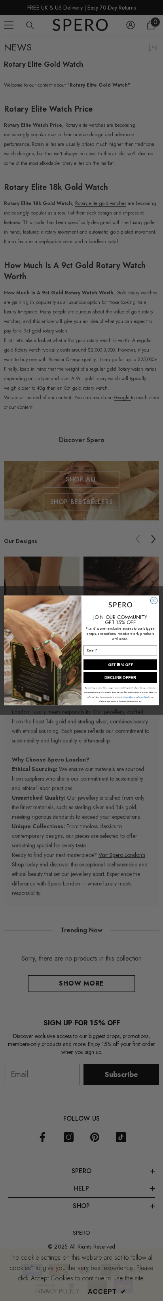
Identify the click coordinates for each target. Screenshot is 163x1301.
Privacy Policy (143, 697)
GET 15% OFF (120, 665)
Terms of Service (130, 697)
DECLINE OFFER (120, 677)
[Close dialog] (153, 600)
